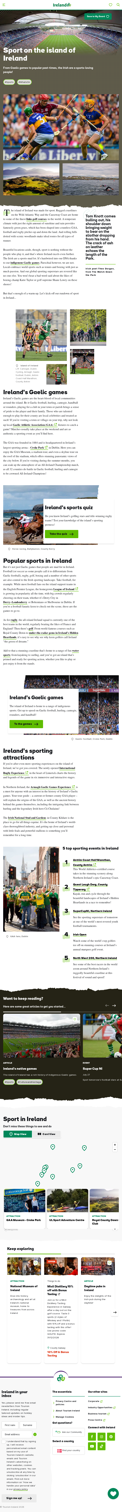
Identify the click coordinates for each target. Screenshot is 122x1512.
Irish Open (79, 934)
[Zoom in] (115, 1144)
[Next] (114, 1312)
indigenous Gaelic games (24, 263)
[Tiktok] (101, 1446)
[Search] (118, 5)
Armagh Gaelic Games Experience (50, 787)
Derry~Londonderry (15, 602)
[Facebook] (92, 1437)
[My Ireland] (110, 5)
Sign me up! (14, 1498)
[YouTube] (92, 1446)
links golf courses (36, 219)
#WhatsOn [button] (24, 82)
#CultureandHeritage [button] (29, 1082)
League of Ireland (63, 589)
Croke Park (37, 448)
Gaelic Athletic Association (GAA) (33, 425)
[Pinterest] (111, 1437)
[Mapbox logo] (11, 1229)
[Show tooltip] (35, 1434)
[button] (106, 1005)
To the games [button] (23, 724)
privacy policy (21, 1489)
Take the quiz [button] (58, 534)
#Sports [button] (9, 82)
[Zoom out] (115, 1149)
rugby (14, 620)
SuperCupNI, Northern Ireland (92, 911)
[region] (61, 1186)
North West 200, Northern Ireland (95, 958)
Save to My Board (96, 16)
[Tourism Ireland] (62, 4)
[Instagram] (101, 1437)
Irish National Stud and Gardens (27, 818)
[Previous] (7, 1312)
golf (31, 628)
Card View (49, 1134)
